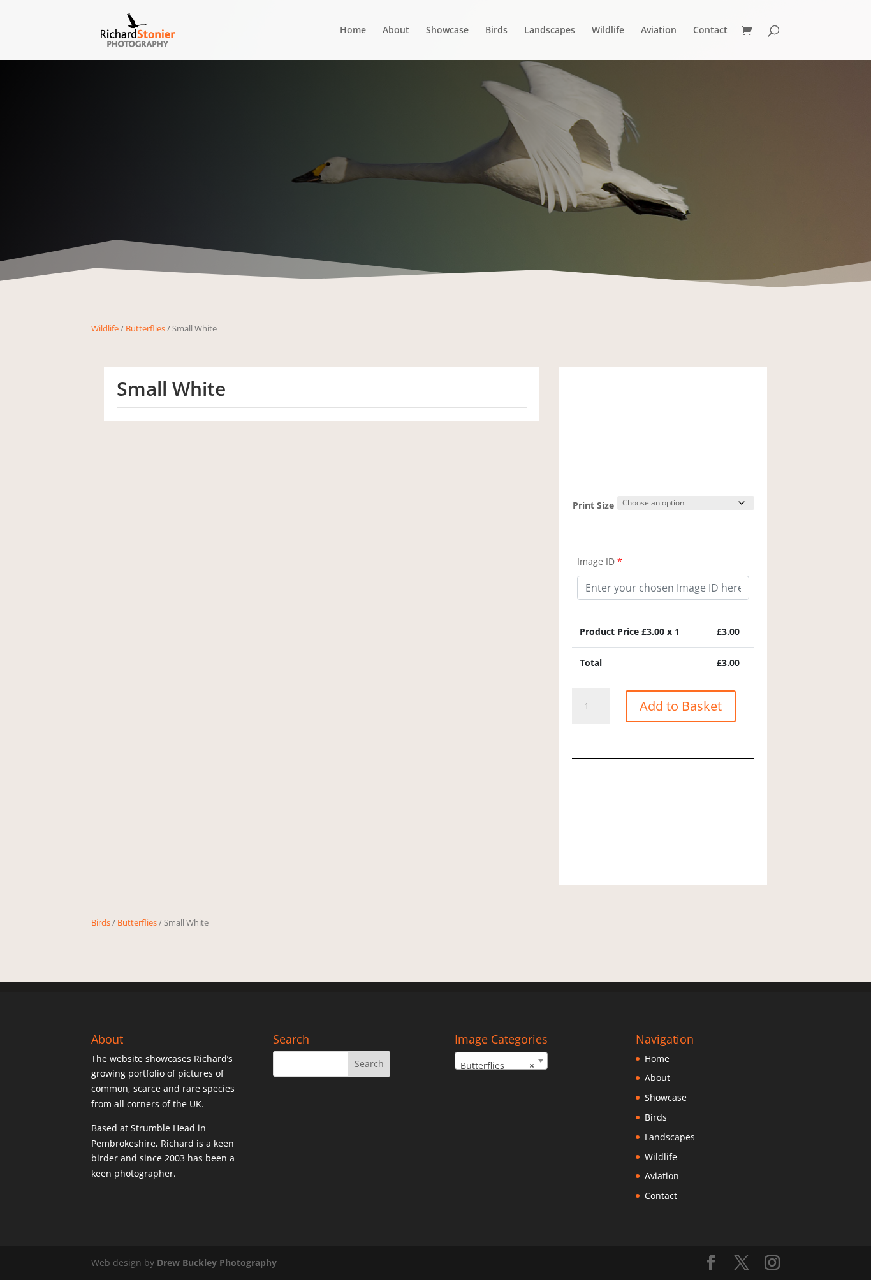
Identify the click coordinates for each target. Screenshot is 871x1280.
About (396, 30)
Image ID (599, 561)
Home (353, 30)
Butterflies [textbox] (497, 1065)
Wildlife (608, 30)
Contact (710, 30)
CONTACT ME (663, 856)
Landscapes (549, 30)
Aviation (659, 30)
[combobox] (501, 1061)
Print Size (593, 505)
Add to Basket (681, 706)
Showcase (447, 30)
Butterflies (145, 328)
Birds (496, 30)
